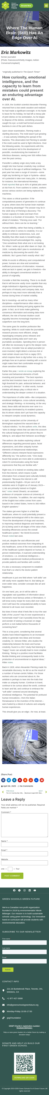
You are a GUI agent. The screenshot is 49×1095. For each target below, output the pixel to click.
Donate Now (26, 6)
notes (9, 491)
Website (4, 859)
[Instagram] (24, 890)
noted (11, 536)
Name (4, 841)
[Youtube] (35, 890)
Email (4, 850)
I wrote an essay (25, 371)
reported (11, 184)
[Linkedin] (29, 890)
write (35, 427)
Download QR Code (24, 1078)
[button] (46, 5)
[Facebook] (14, 890)
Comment (6, 812)
